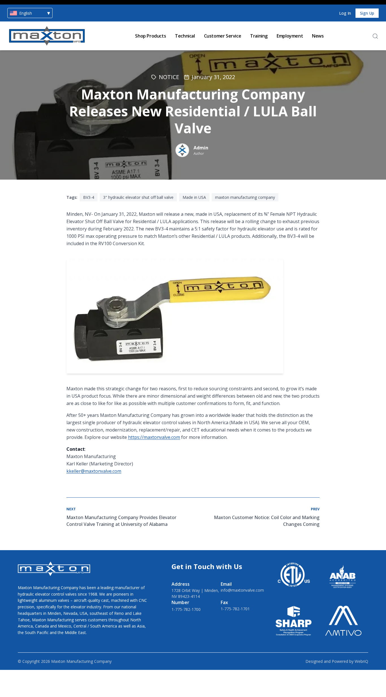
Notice (169, 77)
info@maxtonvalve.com (242, 590)
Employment (290, 36)
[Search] (375, 36)
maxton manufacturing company (245, 197)
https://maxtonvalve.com (154, 437)
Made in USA (194, 197)
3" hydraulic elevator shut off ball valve (138, 197)
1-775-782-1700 (186, 609)
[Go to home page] (46, 36)
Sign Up (367, 13)
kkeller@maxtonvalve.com (93, 471)
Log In (345, 13)
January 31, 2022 (213, 77)
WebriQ (361, 661)
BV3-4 (88, 197)
